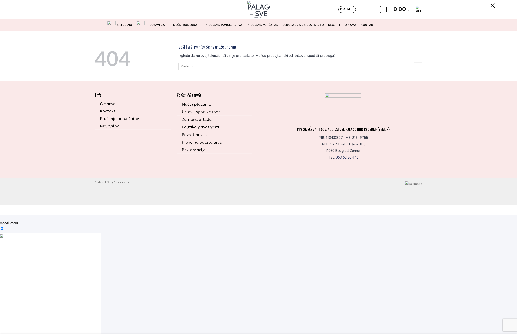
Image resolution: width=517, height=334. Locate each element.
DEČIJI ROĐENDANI (186, 24)
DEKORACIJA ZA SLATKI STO (303, 24)
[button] (114, 9)
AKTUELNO (124, 24)
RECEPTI (334, 24)
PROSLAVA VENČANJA (262, 24)
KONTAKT (368, 24)
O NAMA (350, 24)
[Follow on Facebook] (97, 9)
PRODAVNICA (155, 24)
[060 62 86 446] (371, 9)
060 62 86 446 (347, 157)
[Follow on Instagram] (102, 9)
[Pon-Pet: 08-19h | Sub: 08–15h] (362, 9)
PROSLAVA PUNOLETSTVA (223, 24)
